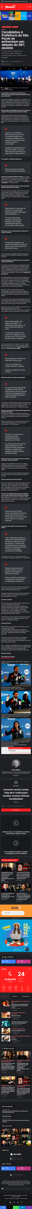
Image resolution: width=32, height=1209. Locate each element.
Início (4, 24)
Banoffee (14, 1039)
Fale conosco (24, 1198)
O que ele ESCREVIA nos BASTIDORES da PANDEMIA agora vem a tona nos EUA (7, 896)
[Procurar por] (30, 7)
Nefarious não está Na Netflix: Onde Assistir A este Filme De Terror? (19, 1006)
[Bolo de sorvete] (6, 1015)
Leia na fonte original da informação (20, 753)
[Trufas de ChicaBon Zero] (6, 1031)
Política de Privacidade (14, 1198)
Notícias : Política (6, 27)
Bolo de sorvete (15, 1015)
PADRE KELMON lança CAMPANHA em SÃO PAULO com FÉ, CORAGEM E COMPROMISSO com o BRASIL (7, 876)
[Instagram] (18, 776)
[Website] (14, 776)
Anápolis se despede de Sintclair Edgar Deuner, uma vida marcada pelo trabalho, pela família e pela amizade (8, 1090)
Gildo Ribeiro (6, 61)
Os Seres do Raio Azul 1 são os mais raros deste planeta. (19, 1022)
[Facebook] (16, 776)
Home (6, 1198)
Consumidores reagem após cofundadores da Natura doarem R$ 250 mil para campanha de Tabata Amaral (23, 875)
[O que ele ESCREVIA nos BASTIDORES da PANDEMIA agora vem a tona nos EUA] (8, 888)
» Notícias (8, 24)
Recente (14, 996)
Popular (5, 996)
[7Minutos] (10, 6)
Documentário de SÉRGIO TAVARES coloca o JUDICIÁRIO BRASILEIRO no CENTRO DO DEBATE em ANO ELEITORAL (24, 896)
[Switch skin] (27, 7)
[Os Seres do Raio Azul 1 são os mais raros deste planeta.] (6, 1024)
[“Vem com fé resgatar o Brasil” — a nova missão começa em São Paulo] (26, 1137)
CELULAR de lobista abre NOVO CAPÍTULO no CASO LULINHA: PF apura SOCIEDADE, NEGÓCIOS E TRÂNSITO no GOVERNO (8, 1066)
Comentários (25, 996)
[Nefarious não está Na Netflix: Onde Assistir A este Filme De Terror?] (6, 1004)
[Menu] (2, 7)
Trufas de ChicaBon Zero (18, 1030)
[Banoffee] (6, 1038)
